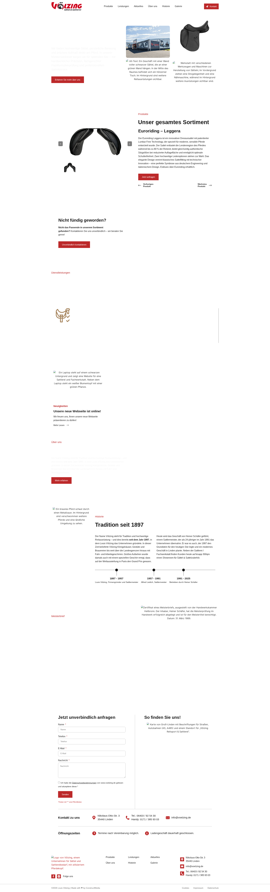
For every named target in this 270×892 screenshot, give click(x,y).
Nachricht (63, 760)
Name (61, 724)
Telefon (62, 736)
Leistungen (123, 6)
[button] (48, 323)
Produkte (108, 6)
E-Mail (61, 748)
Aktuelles (138, 6)
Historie (166, 6)
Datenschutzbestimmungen (84, 783)
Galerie (178, 6)
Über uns (152, 6)
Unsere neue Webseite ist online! (77, 411)
